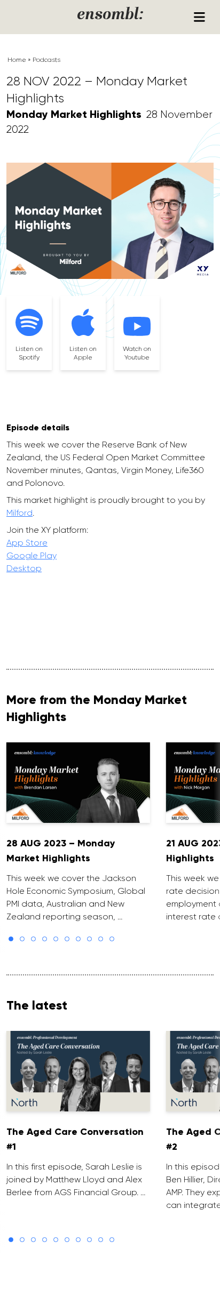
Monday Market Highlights (74, 114)
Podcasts (46, 59)
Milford (19, 513)
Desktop (24, 568)
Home (16, 59)
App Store (27, 543)
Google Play (31, 555)
